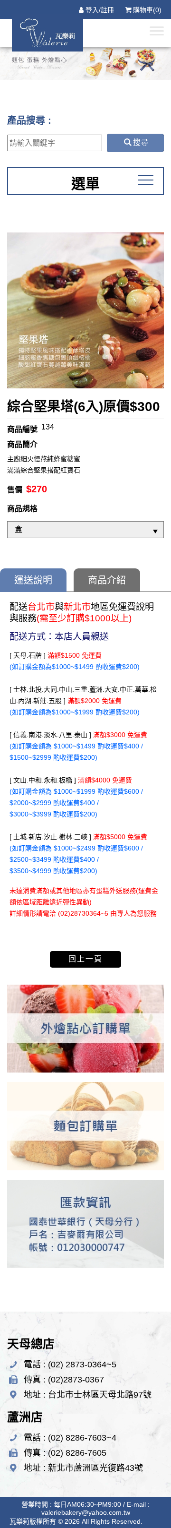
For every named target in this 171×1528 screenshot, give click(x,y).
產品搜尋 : (29, 120)
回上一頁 (85, 959)
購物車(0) (147, 10)
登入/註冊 (100, 10)
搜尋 (140, 142)
